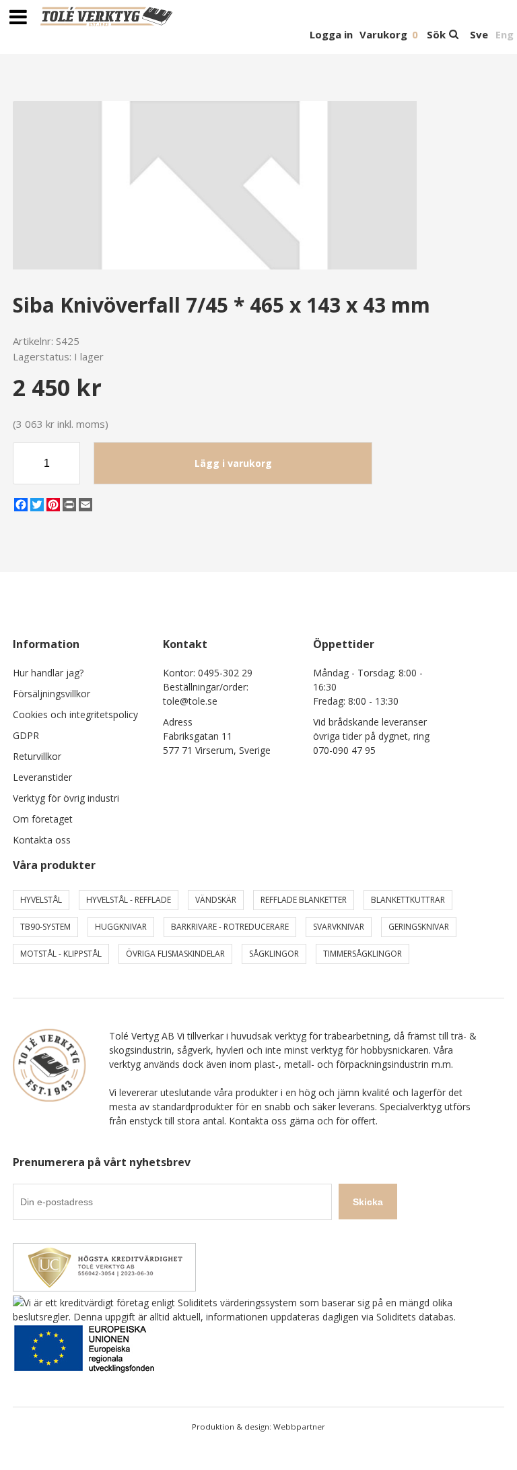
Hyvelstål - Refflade (128, 899)
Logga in (331, 34)
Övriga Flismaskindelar (175, 953)
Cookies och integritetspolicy (75, 714)
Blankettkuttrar (408, 899)
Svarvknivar (338, 926)
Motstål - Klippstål (61, 953)
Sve (479, 34)
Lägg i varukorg (233, 463)
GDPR (26, 735)
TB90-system (45, 926)
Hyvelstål (41, 899)
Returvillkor (37, 756)
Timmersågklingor (362, 953)
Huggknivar (121, 926)
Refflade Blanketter (304, 899)
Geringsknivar (418, 926)
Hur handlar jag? (48, 672)
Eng (504, 34)
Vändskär (215, 899)
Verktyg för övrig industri (66, 798)
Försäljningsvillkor (51, 693)
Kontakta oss (42, 839)
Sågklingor (274, 953)
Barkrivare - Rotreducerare (230, 926)
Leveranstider (42, 777)
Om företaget (43, 818)
